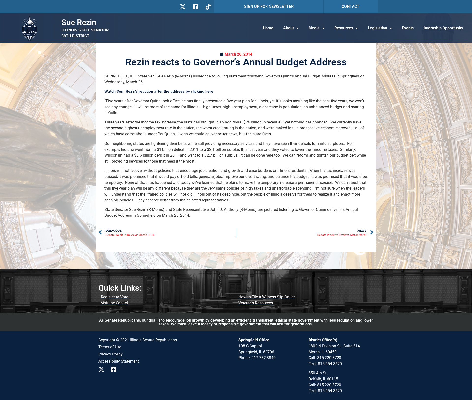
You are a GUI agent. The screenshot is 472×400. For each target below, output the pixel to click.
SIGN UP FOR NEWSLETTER (269, 6)
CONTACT (350, 6)
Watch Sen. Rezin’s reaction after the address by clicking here (158, 91)
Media (314, 28)
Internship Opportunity (443, 28)
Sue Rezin (78, 22)
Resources (343, 28)
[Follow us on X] (182, 7)
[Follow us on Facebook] (195, 7)
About (288, 28)
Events (408, 28)
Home (268, 28)
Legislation (377, 28)
